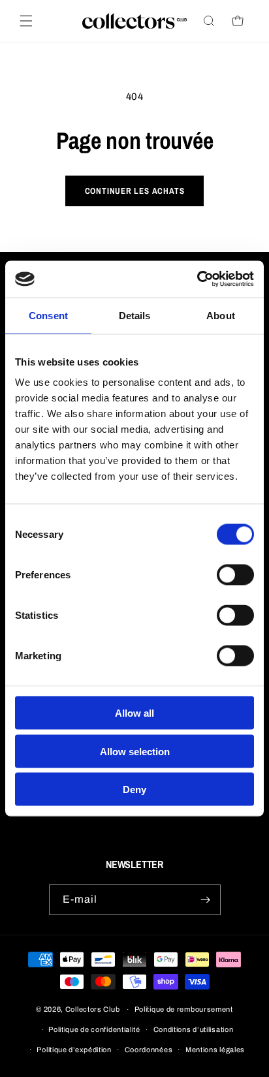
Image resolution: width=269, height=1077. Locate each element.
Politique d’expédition (74, 1050)
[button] (26, 21)
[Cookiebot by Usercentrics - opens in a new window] (197, 279)
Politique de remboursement (183, 1009)
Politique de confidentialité (94, 1029)
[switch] (235, 575)
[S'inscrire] (205, 899)
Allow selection (135, 751)
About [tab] (220, 314)
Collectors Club (92, 1009)
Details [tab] (135, 314)
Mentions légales (215, 1050)
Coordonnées (149, 1050)
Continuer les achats (135, 190)
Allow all (134, 713)
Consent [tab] (48, 314)
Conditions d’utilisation (193, 1029)
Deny (134, 789)
